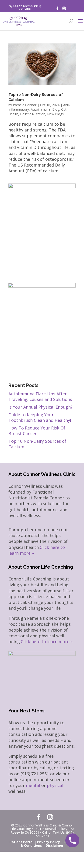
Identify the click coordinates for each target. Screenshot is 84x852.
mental (33, 785)
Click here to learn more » (47, 641)
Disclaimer (54, 845)
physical (55, 785)
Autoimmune (40, 109)
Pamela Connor (24, 105)
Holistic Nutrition (32, 114)
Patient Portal (21, 842)
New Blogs (55, 114)
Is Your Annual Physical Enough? (40, 407)
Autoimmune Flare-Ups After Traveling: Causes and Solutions (40, 396)
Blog (55, 109)
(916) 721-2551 (30, 7)
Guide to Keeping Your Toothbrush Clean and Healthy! (39, 417)
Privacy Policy (48, 842)
